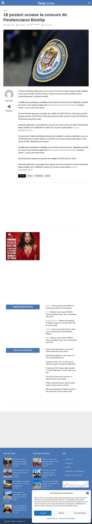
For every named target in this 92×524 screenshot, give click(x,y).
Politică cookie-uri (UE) (73, 475)
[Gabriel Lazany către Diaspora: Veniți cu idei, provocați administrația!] (37, 462)
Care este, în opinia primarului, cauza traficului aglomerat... (49, 472)
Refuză (61, 513)
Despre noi (69, 459)
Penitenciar (39, 176)
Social (5, 10)
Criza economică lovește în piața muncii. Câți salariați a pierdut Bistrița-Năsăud (60, 331)
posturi (47, 176)
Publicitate (69, 463)
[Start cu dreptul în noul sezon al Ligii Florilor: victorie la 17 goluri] (7, 473)
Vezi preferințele (80, 513)
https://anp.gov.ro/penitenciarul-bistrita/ (62, 105)
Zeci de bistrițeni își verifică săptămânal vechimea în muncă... (20, 508)
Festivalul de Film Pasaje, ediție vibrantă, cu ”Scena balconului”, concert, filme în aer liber (61, 370)
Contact (68, 467)
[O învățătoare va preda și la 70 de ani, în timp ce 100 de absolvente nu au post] (7, 484)
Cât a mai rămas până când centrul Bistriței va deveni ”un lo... (50, 483)
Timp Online (22, 25)
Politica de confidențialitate (67, 518)
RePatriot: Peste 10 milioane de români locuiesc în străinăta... (20, 461)
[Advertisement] (53, 202)
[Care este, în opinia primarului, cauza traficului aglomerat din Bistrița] (37, 473)
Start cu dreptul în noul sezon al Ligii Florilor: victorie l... (21, 472)
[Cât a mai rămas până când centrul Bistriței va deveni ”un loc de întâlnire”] (37, 484)
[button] (87, 493)
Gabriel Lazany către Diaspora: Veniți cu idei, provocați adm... (50, 461)
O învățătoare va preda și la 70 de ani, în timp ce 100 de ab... (21, 483)
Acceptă (43, 513)
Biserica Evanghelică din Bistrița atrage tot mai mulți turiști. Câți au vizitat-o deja (60, 323)
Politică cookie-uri (52, 518)
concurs (30, 176)
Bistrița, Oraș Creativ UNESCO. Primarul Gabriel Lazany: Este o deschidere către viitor (61, 314)
